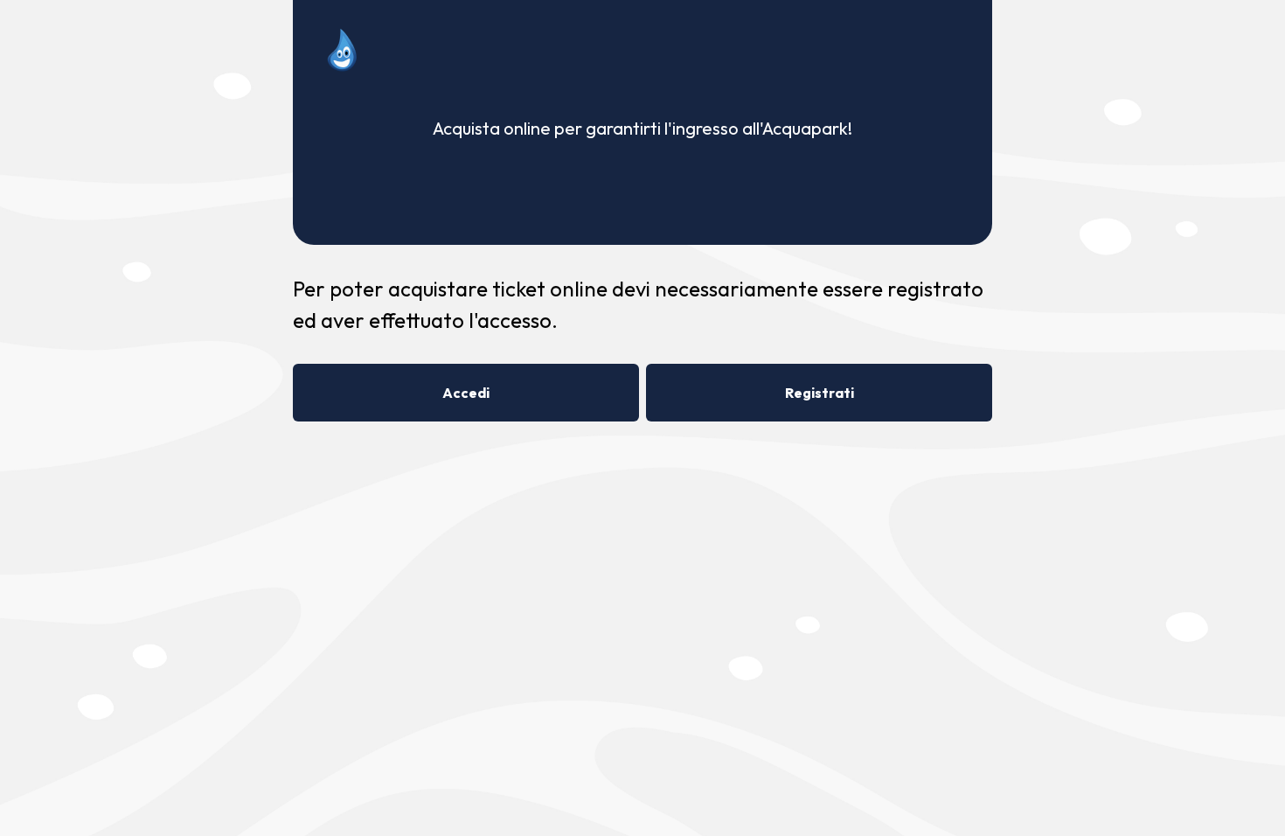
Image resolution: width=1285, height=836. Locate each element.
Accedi (466, 392)
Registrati (819, 392)
